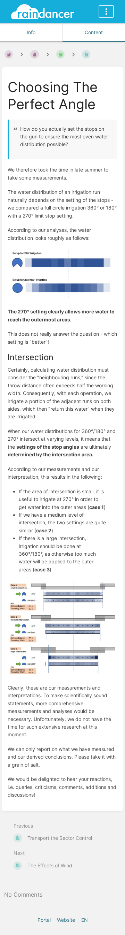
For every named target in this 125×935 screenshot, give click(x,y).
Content (94, 32)
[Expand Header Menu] (106, 11)
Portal (44, 920)
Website (66, 920)
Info (31, 32)
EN (84, 920)
